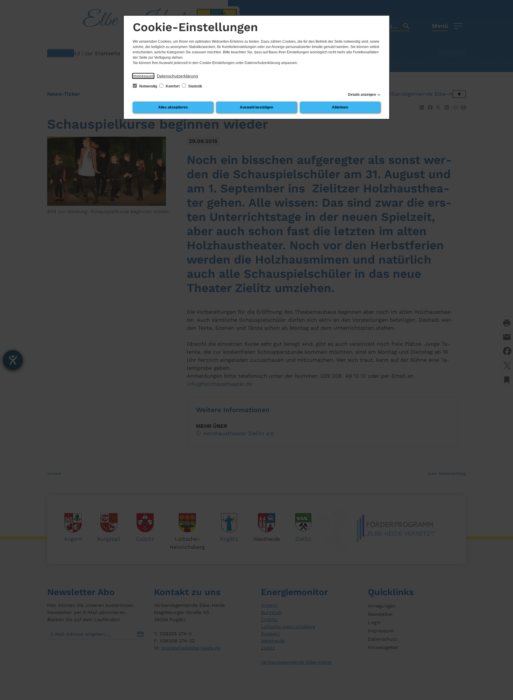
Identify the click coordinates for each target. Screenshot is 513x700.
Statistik (194, 86)
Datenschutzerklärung (177, 76)
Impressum (143, 76)
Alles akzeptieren (173, 107)
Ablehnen (340, 107)
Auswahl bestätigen (256, 107)
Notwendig (148, 86)
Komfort (172, 86)
